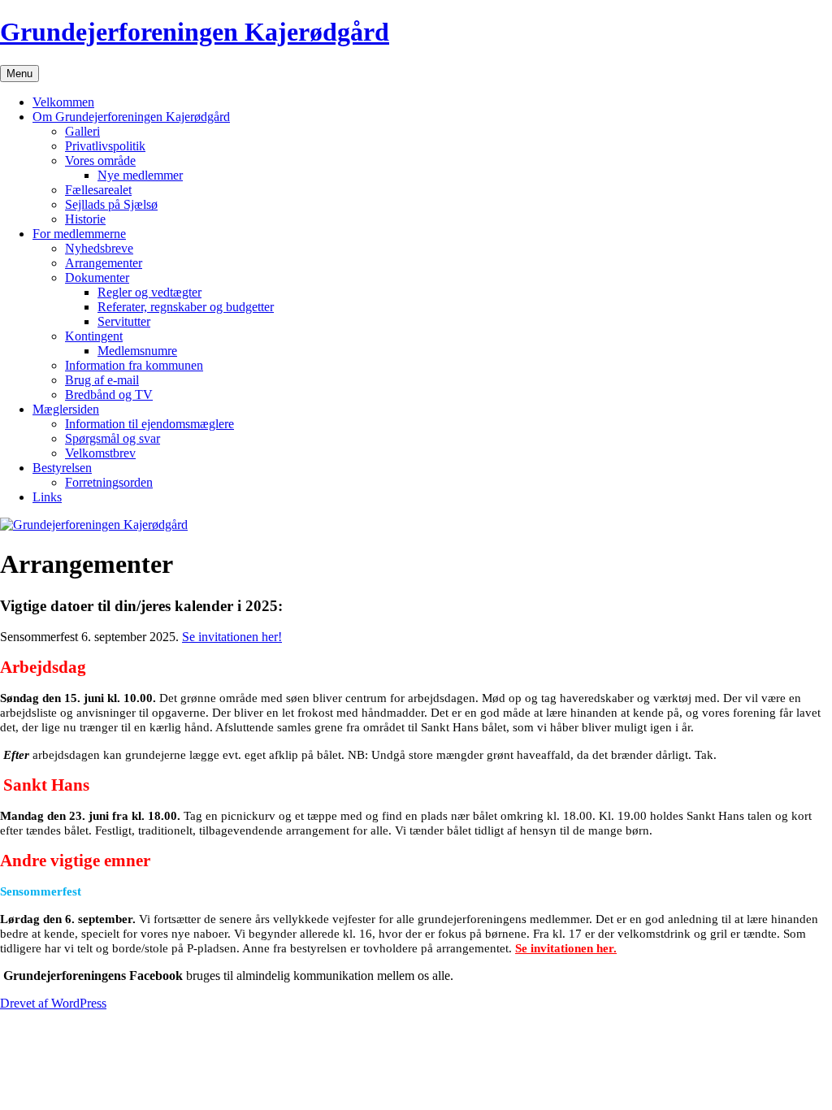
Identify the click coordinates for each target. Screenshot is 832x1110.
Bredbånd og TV (109, 394)
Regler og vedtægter (150, 292)
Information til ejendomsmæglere (149, 424)
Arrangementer (103, 263)
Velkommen (63, 102)
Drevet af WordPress (53, 1003)
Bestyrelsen (62, 468)
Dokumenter (97, 277)
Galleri (82, 131)
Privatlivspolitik (105, 146)
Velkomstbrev (100, 453)
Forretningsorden (109, 482)
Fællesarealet (98, 190)
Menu (19, 73)
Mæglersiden (65, 409)
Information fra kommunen (134, 365)
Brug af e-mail (102, 380)
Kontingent (94, 336)
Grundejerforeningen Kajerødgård (194, 31)
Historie (85, 219)
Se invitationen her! (232, 637)
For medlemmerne (79, 234)
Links (47, 497)
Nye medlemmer (140, 175)
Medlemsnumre (137, 351)
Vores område (100, 160)
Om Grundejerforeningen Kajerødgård (131, 117)
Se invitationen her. (566, 948)
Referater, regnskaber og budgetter (186, 307)
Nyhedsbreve (99, 248)
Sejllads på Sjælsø (111, 204)
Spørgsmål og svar (112, 438)
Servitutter (124, 321)
